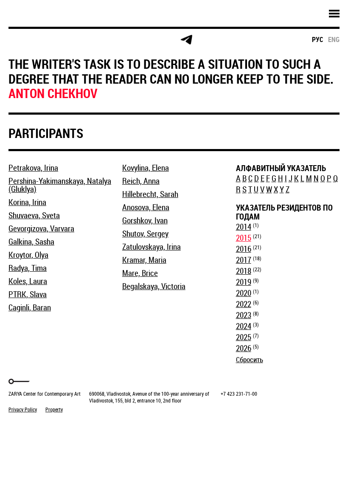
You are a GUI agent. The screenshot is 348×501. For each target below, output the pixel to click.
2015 (243, 237)
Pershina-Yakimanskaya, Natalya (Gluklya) (59, 184)
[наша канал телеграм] (186, 40)
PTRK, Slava (27, 294)
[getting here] (88, 40)
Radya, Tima (27, 267)
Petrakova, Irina (33, 167)
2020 (243, 292)
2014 (243, 226)
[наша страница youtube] (153, 40)
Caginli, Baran (29, 307)
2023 (243, 315)
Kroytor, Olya (28, 254)
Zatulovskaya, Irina (151, 246)
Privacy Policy (22, 409)
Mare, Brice (140, 273)
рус (317, 39)
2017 (243, 259)
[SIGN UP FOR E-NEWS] (23, 40)
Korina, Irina (27, 202)
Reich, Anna (141, 180)
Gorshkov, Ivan (145, 220)
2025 (243, 337)
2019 (243, 281)
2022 (243, 304)
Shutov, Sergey (145, 233)
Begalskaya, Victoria (153, 286)
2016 (243, 248)
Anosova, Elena (145, 207)
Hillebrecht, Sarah (150, 194)
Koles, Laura (27, 281)
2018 (243, 270)
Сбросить (249, 359)
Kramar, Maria (144, 259)
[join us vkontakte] (121, 40)
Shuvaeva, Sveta (34, 215)
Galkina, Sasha (31, 241)
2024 (243, 326)
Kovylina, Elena (145, 167)
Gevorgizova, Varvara (41, 228)
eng (334, 39)
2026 (243, 348)
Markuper (30, 425)
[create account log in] (56, 40)
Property (54, 409)
